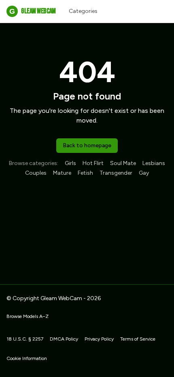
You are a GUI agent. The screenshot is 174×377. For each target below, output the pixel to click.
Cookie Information (26, 358)
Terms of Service (137, 339)
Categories (83, 11)
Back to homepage (87, 145)
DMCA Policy (64, 339)
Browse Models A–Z (27, 316)
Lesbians (153, 163)
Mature (62, 172)
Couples (36, 172)
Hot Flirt (93, 163)
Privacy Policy (99, 339)
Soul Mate (123, 163)
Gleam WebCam (32, 11)
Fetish (85, 172)
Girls (70, 163)
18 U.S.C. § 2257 (24, 339)
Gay (144, 172)
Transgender (116, 172)
